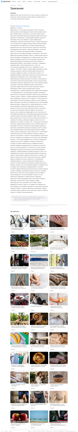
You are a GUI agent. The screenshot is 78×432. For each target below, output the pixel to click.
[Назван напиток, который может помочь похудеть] (39, 380)
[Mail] (2, 1)
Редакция (29, 431)
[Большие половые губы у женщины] (39, 224)
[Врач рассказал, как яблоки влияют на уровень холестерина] (19, 243)
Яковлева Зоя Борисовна (22, 26)
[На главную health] (6, 1)
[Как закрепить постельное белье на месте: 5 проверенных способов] (58, 243)
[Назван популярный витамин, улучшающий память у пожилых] (19, 322)
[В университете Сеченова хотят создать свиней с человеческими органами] (58, 283)
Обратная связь (49, 431)
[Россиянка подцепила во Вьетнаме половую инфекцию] (58, 263)
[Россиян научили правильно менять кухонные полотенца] (39, 341)
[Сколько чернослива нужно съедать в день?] (58, 380)
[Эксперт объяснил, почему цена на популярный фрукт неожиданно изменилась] (19, 341)
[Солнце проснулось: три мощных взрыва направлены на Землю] (39, 361)
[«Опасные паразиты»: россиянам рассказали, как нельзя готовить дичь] (58, 361)
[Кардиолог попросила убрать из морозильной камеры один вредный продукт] (19, 400)
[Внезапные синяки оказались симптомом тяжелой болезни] (58, 224)
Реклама (10, 431)
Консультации (13, 5)
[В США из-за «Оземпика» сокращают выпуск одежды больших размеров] (19, 361)
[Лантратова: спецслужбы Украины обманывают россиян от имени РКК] (19, 263)
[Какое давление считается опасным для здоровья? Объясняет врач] (19, 224)
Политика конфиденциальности (70, 431)
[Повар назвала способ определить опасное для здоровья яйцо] (58, 302)
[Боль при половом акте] (39, 302)
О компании (6, 431)
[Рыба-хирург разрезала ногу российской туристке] (39, 419)
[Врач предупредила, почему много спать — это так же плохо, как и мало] (58, 322)
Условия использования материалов (38, 431)
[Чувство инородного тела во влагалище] (19, 380)
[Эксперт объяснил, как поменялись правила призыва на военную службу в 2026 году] (58, 419)
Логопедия (19, 5)
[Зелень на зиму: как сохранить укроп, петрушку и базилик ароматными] (39, 243)
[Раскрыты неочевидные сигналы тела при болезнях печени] (39, 283)
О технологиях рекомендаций (58, 431)
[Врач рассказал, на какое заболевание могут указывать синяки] (19, 283)
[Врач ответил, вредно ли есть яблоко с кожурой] (19, 419)
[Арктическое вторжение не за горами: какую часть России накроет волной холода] (39, 263)
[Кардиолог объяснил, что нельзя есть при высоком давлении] (39, 322)
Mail (2, 431)
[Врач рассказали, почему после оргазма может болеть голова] (58, 341)
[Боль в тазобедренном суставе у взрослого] (39, 400)
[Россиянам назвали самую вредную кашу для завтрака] (19, 302)
